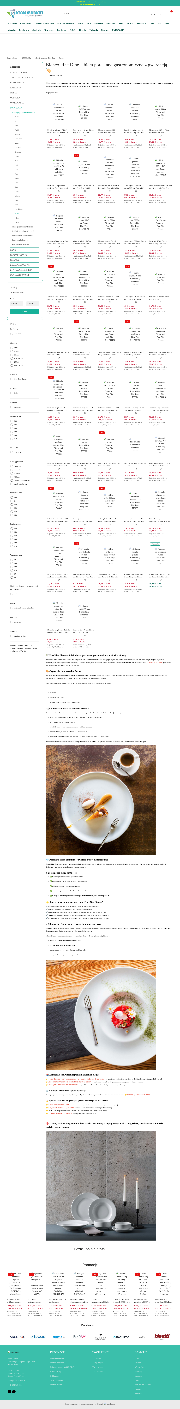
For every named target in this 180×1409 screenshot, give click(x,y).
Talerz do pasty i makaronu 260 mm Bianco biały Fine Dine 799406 (57, 298)
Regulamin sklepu (57, 1358)
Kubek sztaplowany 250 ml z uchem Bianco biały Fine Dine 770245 (58, 131)
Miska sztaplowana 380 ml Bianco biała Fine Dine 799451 (108, 131)
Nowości (138, 1394)
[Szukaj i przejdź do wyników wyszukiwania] (117, 13)
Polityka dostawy (57, 1363)
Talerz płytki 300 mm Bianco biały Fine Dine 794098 (109, 520)
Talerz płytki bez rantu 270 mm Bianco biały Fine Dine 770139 (134, 520)
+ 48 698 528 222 (15, 1385)
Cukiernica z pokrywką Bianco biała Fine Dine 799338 (160, 353)
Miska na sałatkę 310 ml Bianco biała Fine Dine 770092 (81, 353)
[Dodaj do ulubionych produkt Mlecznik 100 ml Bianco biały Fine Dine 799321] (92, 433)
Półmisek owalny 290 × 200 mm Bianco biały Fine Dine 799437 (57, 520)
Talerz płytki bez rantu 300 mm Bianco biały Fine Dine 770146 (108, 576)
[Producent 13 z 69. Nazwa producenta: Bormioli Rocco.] (142, 1336)
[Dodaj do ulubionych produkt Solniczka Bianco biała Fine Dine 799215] (169, 266)
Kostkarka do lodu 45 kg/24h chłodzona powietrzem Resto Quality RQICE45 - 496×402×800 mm (14, 1301)
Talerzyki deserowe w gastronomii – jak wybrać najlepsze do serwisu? (76, 1079)
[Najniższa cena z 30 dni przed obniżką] (69, 145)
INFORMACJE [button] (57, 1352)
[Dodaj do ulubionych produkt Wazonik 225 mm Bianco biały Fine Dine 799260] (67, 322)
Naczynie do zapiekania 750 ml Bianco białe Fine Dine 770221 (159, 576)
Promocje (138, 1363)
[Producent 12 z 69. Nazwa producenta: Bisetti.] (121, 1336)
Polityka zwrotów (57, 1385)
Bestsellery (139, 1376)
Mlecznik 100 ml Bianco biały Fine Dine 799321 (84, 464)
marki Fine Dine (155, 662)
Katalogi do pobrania (143, 1385)
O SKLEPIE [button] (141, 1352)
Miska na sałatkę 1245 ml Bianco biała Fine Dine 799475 (82, 242)
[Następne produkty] (168, 1284)
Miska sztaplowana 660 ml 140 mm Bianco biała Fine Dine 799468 (160, 187)
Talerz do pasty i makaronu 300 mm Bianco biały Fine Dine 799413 (159, 409)
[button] (119, 30)
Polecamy (139, 1372)
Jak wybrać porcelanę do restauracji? (63, 1085)
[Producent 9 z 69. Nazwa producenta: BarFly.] (59, 1336)
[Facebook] (9, 1391)
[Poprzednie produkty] (12, 1284)
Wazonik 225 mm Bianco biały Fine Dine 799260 (58, 353)
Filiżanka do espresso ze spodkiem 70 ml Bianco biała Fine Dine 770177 (58, 187)
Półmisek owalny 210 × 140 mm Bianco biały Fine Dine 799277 (83, 409)
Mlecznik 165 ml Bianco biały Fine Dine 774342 (109, 464)
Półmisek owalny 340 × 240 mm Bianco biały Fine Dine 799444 (108, 298)
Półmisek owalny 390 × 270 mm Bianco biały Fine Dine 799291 (108, 409)
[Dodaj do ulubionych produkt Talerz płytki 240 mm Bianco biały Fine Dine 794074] (143, 266)
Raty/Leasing (55, 1372)
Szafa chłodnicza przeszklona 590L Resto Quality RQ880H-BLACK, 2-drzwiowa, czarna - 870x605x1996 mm (163, 1301)
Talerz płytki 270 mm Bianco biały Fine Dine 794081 (83, 187)
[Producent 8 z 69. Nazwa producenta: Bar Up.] (38, 1336)
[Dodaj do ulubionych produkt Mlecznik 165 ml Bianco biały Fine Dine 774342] (118, 433)
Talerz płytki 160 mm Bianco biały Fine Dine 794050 (83, 631)
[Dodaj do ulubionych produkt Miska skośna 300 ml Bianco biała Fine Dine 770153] (169, 100)
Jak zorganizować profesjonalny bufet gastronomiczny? (70, 1082)
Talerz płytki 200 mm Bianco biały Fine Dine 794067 (83, 131)
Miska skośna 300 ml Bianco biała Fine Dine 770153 (159, 131)
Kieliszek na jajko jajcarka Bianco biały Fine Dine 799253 (133, 576)
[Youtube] (14, 1391)
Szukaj (24, 311)
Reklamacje (54, 1376)
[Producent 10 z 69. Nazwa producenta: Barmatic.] (79, 1336)
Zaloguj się (96, 1358)
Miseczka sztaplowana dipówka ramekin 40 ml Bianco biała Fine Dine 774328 (58, 631)
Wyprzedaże (140, 1367)
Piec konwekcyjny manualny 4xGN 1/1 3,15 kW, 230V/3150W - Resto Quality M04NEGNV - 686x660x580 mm (143, 1301)
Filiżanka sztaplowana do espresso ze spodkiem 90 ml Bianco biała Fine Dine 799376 (57, 409)
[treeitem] (24, 72)
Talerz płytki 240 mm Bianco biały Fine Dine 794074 (134, 298)
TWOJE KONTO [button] (100, 1352)
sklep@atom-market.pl (16, 1381)
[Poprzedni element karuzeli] (7, 1336)
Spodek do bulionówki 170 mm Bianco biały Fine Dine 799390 (134, 131)
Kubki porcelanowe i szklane (59, 1105)
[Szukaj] (38, 293)
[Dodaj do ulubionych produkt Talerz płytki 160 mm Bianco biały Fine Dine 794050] (92, 600)
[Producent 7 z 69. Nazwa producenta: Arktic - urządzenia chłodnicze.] (17, 1336)
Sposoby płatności (57, 1380)
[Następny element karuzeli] (172, 1336)
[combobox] (58, 93)
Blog (137, 1380)
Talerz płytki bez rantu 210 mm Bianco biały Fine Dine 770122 (83, 298)
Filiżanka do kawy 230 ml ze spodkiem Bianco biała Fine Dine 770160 (57, 576)
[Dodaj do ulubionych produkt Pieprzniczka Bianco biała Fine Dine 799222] (143, 433)
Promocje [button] (90, 1265)
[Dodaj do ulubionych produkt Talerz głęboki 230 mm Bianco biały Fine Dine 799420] (118, 322)
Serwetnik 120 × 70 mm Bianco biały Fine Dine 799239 (158, 242)
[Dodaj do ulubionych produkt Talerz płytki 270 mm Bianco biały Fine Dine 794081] (92, 155)
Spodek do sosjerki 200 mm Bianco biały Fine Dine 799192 (134, 353)
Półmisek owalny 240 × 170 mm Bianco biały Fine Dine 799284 (159, 464)
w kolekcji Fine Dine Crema (138, 1095)
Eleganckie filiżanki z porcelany (61, 1108)
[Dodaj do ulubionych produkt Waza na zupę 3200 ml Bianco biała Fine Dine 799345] (143, 211)
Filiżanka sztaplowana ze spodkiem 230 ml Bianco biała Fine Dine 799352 (160, 520)
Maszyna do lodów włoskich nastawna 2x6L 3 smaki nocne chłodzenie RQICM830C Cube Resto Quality (79, 1301)
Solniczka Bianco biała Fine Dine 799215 (159, 298)
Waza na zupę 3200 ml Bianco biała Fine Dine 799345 (135, 242)
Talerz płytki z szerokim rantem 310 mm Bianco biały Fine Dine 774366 (134, 187)
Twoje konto (97, 1367)
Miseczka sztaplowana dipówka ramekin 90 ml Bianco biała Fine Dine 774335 (58, 464)
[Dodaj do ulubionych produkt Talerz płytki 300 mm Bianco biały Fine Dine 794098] (118, 488)
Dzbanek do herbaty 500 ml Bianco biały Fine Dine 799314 (134, 409)
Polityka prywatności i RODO (62, 1367)
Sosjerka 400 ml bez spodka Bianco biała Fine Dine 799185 (57, 242)
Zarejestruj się (97, 1363)
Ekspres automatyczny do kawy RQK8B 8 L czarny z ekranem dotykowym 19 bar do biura (121, 1301)
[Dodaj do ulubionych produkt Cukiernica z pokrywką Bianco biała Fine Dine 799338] (169, 322)
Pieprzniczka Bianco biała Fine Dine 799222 (135, 464)
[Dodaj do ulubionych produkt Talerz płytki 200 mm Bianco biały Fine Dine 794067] (92, 100)
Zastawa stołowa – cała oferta (60, 1113)
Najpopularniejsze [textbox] (52, 93)
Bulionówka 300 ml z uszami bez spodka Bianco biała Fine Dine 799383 (109, 187)
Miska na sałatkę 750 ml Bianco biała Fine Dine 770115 (109, 242)
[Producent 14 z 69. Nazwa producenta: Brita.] (162, 1336)
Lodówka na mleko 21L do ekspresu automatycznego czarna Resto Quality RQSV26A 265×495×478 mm (58, 1301)
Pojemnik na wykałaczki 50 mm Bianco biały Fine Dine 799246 (83, 576)
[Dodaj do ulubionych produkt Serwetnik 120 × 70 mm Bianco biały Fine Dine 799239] (169, 211)
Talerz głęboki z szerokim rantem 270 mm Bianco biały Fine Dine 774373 (83, 520)
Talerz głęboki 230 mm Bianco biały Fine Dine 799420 (109, 353)
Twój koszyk (97, 1372)
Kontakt (138, 1389)
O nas (137, 1358)
